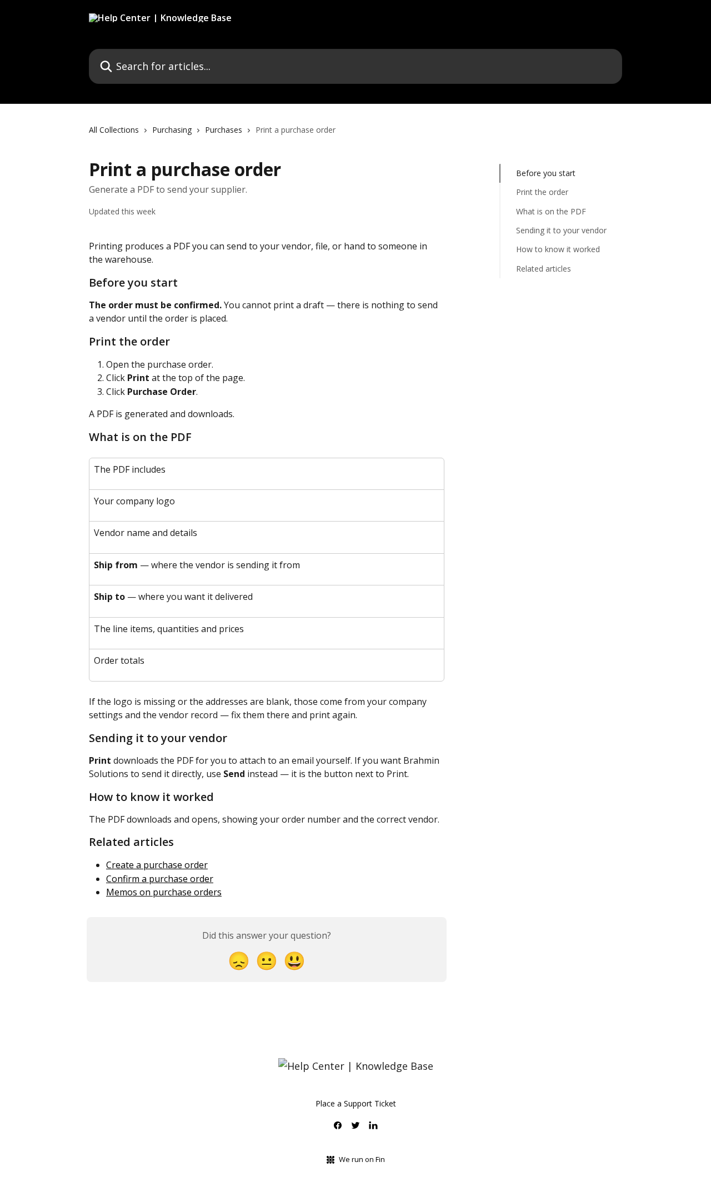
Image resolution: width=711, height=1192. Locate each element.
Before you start (545, 173)
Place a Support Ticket (356, 1103)
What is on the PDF (551, 211)
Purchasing (172, 129)
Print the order (542, 192)
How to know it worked (558, 249)
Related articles (543, 268)
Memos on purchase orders (164, 892)
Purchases (223, 129)
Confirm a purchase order (159, 879)
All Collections (114, 129)
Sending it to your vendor (561, 230)
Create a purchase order (157, 865)
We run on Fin (362, 1159)
